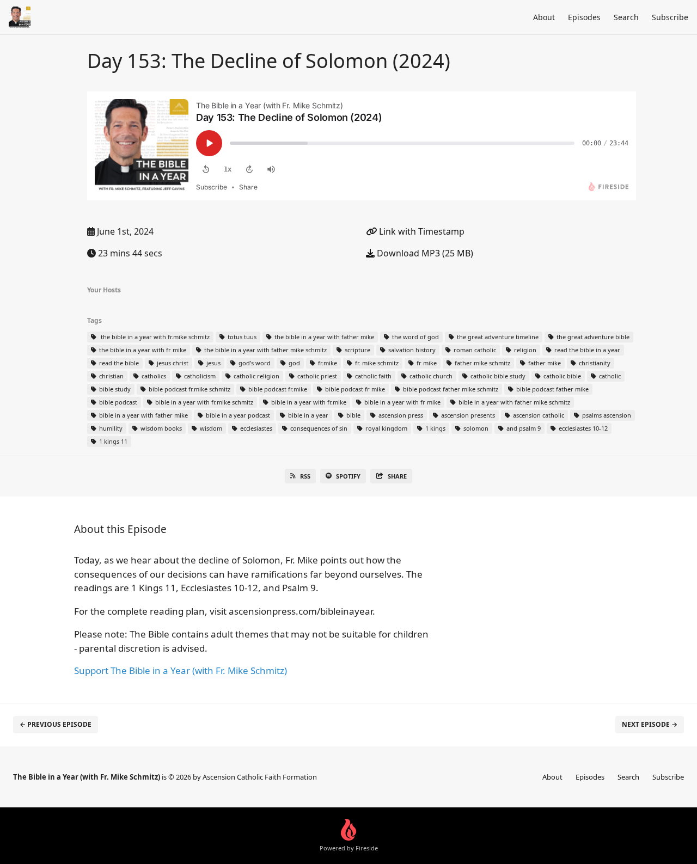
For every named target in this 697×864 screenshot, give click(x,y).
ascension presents (467, 415)
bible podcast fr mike (354, 389)
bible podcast (117, 402)
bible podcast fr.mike (277, 389)
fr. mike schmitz (376, 363)
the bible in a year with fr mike (141, 350)
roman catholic (474, 350)
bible (352, 415)
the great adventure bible (592, 337)
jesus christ (171, 363)
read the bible (118, 363)
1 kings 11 (112, 441)
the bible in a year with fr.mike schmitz (153, 337)
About (544, 17)
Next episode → (649, 724)
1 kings (434, 428)
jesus (213, 363)
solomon (475, 428)
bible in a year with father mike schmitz (513, 402)
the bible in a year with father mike (323, 337)
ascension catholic (537, 415)
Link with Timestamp (420, 231)
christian (110, 376)
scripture (356, 350)
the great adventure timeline (497, 337)
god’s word (254, 363)
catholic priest (316, 376)
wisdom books (160, 428)
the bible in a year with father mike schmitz (265, 350)
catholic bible (561, 376)
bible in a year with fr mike (402, 402)
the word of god (414, 337)
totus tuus (241, 337)
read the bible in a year (586, 350)
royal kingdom (385, 428)
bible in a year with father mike (142, 415)
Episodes (584, 17)
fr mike (426, 363)
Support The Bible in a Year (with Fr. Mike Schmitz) (180, 670)
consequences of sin (318, 428)
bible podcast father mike (552, 389)
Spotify (348, 476)
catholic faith (372, 376)
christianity (593, 363)
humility (110, 428)
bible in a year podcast (237, 415)
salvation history (411, 350)
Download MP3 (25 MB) (424, 253)
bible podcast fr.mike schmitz (188, 389)
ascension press (400, 415)
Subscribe (670, 17)
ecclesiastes (255, 428)
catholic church (430, 376)
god (293, 363)
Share (397, 476)
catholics (153, 376)
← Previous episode (55, 724)
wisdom (210, 428)
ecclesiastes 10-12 (582, 428)
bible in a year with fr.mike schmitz (203, 402)
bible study (114, 389)
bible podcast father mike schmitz (449, 389)
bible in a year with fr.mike (308, 402)
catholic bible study (497, 376)
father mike (544, 363)
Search (626, 17)
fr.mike (326, 363)
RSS (305, 476)
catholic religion (255, 376)
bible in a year (307, 415)
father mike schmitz (481, 363)
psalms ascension (605, 415)
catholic (609, 376)
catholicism (199, 376)
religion (524, 350)
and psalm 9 (523, 428)
